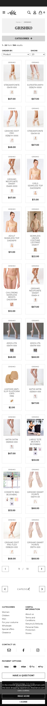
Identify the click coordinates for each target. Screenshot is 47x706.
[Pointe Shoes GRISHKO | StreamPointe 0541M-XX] (35, 119)
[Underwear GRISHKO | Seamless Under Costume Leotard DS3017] (35, 221)
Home (18, 22)
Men (4, 619)
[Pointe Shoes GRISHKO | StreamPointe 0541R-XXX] (11, 73)
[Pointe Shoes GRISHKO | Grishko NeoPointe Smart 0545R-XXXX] (11, 167)
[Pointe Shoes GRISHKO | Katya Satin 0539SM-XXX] (11, 427)
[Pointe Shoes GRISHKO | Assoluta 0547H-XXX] (11, 331)
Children (5, 615)
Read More (24, 696)
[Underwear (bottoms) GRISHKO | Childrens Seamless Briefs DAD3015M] (11, 278)
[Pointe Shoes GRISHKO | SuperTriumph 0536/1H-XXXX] (35, 73)
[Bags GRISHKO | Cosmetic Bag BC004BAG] (11, 480)
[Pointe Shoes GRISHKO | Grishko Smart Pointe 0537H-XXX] (35, 530)
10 (27, 569)
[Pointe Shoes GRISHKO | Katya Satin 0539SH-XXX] (35, 377)
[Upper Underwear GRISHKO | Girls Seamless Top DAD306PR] (35, 169)
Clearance (6, 632)
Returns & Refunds (34, 624)
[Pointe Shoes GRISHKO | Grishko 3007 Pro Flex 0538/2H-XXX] (11, 530)
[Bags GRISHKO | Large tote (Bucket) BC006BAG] (35, 427)
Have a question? (23, 675)
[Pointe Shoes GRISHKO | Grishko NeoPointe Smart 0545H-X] (35, 276)
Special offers (8, 629)
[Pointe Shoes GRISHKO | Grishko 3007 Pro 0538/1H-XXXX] (11, 119)
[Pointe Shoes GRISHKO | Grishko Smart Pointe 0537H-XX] (35, 480)
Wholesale (6, 626)
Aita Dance (12, 12)
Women (5, 612)
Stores (28, 633)
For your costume (10, 622)
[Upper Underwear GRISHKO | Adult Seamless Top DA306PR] (11, 221)
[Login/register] (34, 12)
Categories (22, 38)
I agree (23, 702)
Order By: (7, 50)
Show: (34, 50)
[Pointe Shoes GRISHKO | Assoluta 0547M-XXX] (35, 331)
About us (29, 614)
